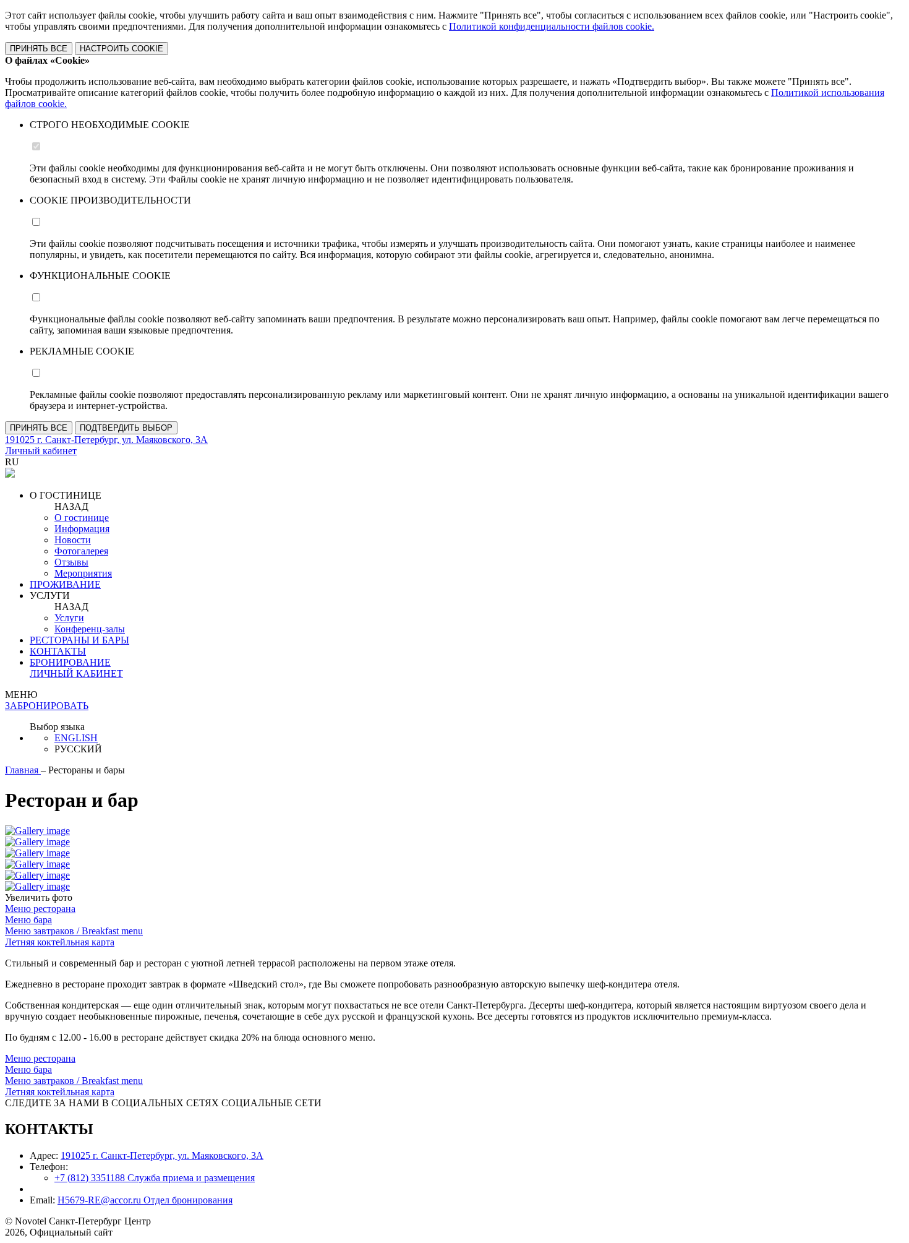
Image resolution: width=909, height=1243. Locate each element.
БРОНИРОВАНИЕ (70, 662)
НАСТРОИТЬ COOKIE (121, 48)
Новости (72, 540)
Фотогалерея (81, 551)
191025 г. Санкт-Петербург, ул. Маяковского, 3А (162, 1155)
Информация (81, 528)
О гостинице (81, 517)
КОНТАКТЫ (58, 651)
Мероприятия (83, 573)
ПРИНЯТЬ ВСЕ (38, 48)
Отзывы (71, 562)
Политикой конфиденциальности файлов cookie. (551, 26)
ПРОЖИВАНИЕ (65, 584)
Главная (23, 770)
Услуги (69, 618)
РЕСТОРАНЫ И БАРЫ (79, 640)
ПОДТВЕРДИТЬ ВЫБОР (126, 427)
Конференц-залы (89, 629)
